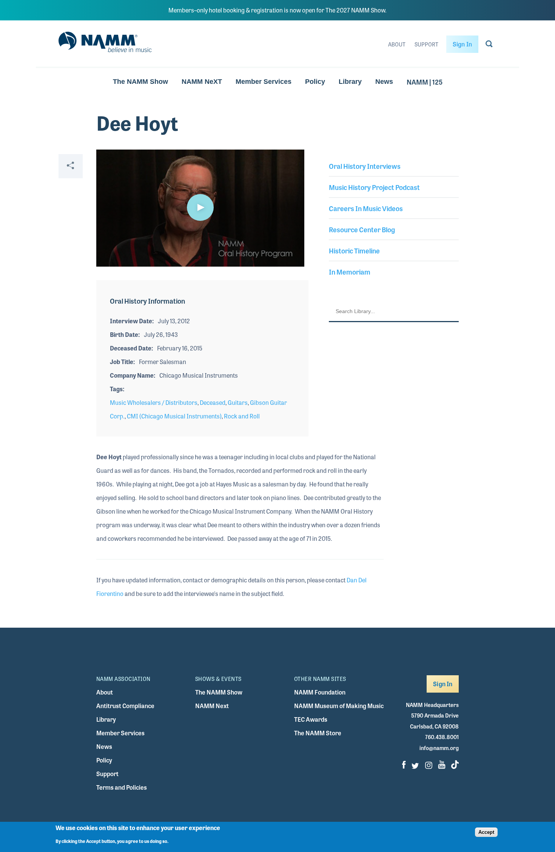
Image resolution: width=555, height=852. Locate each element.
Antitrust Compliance (125, 705)
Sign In (462, 44)
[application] (200, 208)
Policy (315, 81)
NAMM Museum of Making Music (339, 705)
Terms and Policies (121, 787)
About (396, 44)
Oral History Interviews (365, 166)
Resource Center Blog (362, 229)
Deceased (212, 402)
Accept (486, 832)
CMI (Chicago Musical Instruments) (174, 416)
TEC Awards (310, 719)
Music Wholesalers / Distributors (153, 402)
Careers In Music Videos (366, 208)
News (384, 81)
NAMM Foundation (319, 692)
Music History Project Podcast (374, 187)
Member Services (263, 81)
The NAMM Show (140, 81)
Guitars (238, 402)
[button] (200, 207)
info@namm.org (439, 748)
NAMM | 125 (424, 81)
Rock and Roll (242, 416)
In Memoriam (349, 271)
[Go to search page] (489, 45)
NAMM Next (212, 705)
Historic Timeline (354, 250)
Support (426, 44)
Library (350, 81)
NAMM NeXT (202, 81)
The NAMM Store (317, 733)
